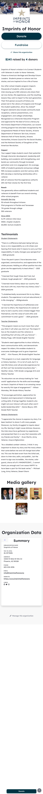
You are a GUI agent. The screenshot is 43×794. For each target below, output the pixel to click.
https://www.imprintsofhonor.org (17, 579)
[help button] (39, 790)
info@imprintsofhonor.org (14, 573)
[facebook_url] (4, 584)
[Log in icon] (35, 3)
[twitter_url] (6, 584)
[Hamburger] (39, 3)
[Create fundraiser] (27, 3)
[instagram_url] (8, 584)
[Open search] (31, 3)
